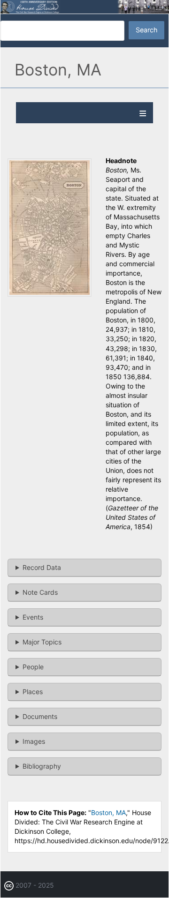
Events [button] (33, 617)
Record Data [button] (42, 567)
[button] (50, 294)
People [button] (33, 667)
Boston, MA (108, 812)
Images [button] (34, 741)
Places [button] (33, 692)
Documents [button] (40, 716)
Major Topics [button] (42, 642)
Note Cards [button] (40, 592)
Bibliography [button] (42, 766)
